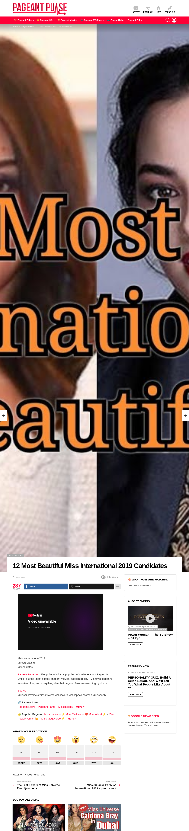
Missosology (65, 706)
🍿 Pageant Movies (67, 20)
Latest (136, 12)
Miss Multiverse (75, 714)
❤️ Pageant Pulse (23, 20)
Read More (135, 645)
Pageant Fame (46, 706)
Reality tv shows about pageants (147, 629)
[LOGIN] (174, 20)
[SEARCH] (168, 20)
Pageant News (26, 706)
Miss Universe (52, 714)
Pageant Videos (23, 775)
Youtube (40, 775)
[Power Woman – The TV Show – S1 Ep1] (150, 618)
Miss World (95, 714)
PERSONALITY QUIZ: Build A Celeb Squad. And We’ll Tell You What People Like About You (149, 683)
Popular (148, 12)
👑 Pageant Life (45, 20)
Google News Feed (145, 716)
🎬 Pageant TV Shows (92, 20)
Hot (159, 12)
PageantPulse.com (29, 674)
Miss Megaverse (51, 718)
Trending (169, 12)
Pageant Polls (134, 20)
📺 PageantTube (115, 20)
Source (22, 690)
